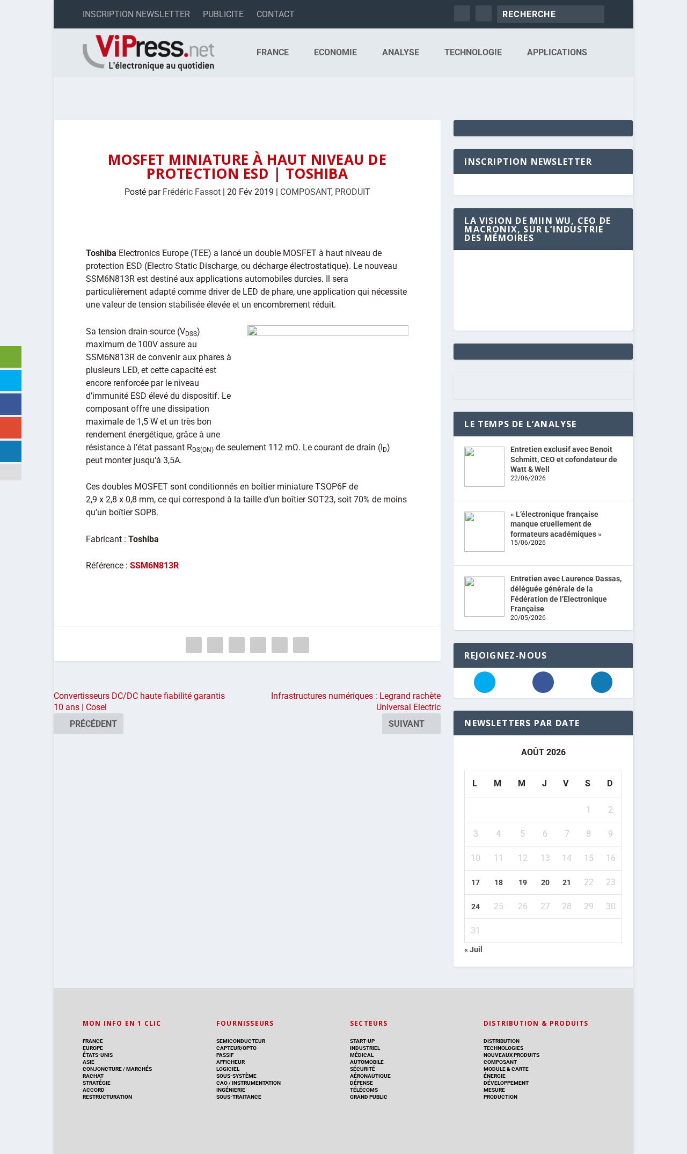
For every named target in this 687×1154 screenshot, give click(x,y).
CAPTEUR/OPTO (236, 1048)
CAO (222, 1083)
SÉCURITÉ (362, 1069)
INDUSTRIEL (365, 1048)
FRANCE (273, 52)
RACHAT (93, 1076)
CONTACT (276, 14)
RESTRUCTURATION (107, 1097)
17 (475, 882)
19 (522, 882)
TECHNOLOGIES (503, 1048)
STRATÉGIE (97, 1083)
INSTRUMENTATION (256, 1083)
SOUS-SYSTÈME (236, 1076)
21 (566, 882)
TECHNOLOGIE (473, 52)
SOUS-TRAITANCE (238, 1097)
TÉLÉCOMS (364, 1090)
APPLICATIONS (557, 52)
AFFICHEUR (230, 1062)
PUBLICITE (223, 14)
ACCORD (94, 1090)
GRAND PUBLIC (369, 1097)
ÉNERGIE (495, 1076)
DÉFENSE (361, 1083)
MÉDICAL (362, 1055)
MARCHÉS (139, 1069)
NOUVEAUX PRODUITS (511, 1055)
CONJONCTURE (102, 1069)
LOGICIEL (227, 1069)
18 (498, 882)
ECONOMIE (335, 52)
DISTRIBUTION (502, 1041)
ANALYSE (400, 52)
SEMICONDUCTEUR (240, 1041)
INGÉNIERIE (230, 1090)
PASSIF (224, 1055)
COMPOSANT (305, 192)
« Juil (473, 949)
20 (545, 882)
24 (475, 906)
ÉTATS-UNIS (98, 1055)
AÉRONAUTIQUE (370, 1076)
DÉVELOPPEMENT (506, 1083)
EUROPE (93, 1048)
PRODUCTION (500, 1097)
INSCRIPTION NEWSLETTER (136, 14)
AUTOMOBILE (367, 1062)
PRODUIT (352, 192)
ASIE (88, 1062)
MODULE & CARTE (506, 1069)
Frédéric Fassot (192, 192)
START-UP (362, 1041)
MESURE (494, 1090)
